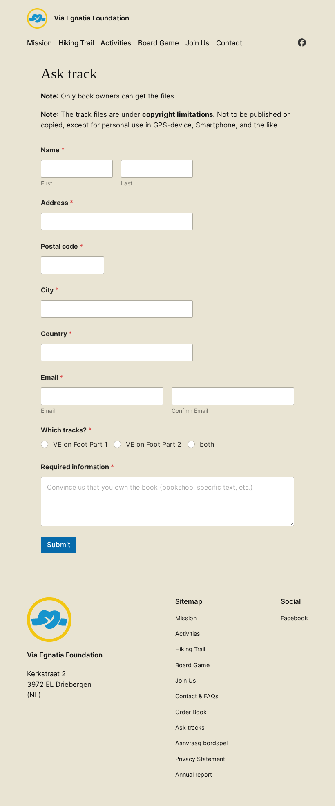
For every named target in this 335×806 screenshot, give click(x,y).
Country (56, 334)
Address (57, 203)
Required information (77, 467)
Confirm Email (190, 410)
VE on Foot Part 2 (153, 444)
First (46, 183)
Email (48, 410)
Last (126, 183)
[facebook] (302, 42)
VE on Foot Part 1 (80, 444)
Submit (58, 545)
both (207, 444)
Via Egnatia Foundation (91, 18)
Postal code (62, 246)
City (49, 290)
